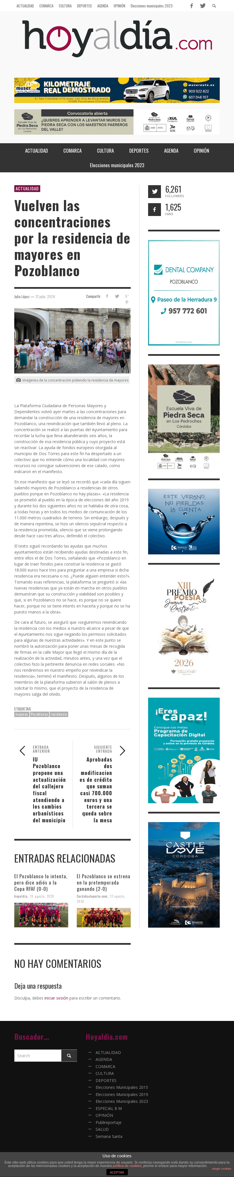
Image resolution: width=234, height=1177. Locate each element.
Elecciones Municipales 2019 (122, 1094)
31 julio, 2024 (45, 296)
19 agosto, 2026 (42, 896)
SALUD (102, 1129)
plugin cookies (221, 1168)
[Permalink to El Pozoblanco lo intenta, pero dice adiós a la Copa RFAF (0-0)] (41, 915)
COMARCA (105, 1066)
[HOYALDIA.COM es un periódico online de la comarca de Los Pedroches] (117, 44)
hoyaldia (21, 896)
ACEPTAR (117, 1172)
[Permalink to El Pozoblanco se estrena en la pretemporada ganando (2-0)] (104, 917)
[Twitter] (202, 5)
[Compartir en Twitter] (117, 296)
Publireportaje (109, 1122)
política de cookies (127, 1166)
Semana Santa (109, 1136)
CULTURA (105, 1073)
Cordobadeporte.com (92, 896)
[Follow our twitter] (154, 191)
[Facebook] (191, 5)
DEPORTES (106, 1080)
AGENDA (104, 1059)
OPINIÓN (104, 1115)
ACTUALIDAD (27, 188)
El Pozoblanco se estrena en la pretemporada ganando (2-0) (103, 882)
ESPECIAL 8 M (109, 1108)
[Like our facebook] (154, 209)
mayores (21, 714)
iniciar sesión (56, 998)
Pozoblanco (39, 714)
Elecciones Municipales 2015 (122, 1087)
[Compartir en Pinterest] (127, 302)
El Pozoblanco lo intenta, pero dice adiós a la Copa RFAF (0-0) (40, 882)
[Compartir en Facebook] (107, 296)
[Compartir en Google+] (127, 296)
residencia (59, 714)
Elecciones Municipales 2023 (122, 1101)
